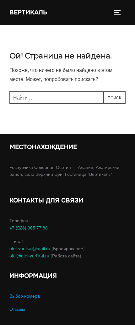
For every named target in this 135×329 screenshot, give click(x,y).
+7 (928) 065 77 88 (28, 227)
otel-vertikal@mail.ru (29, 248)
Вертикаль (28, 12)
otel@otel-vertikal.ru (29, 255)
